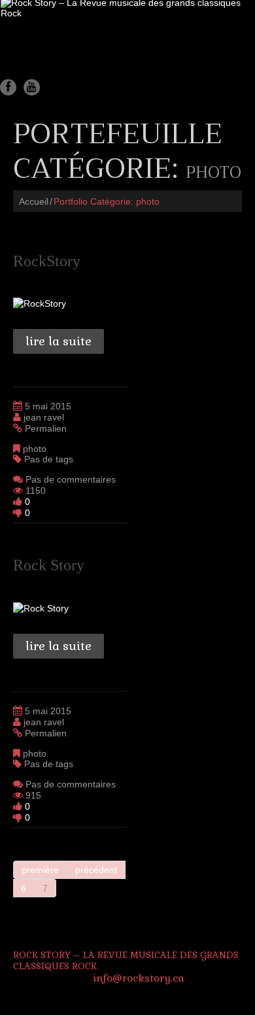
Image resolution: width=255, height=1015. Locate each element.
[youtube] (32, 87)
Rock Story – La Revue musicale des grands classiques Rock (126, 960)
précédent (96, 870)
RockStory (46, 260)
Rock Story (48, 565)
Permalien (46, 428)
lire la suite (59, 341)
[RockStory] (39, 302)
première (40, 870)
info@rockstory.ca (138, 978)
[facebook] (8, 87)
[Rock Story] (41, 607)
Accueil (33, 201)
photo (34, 448)
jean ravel (44, 417)
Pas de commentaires (71, 479)
